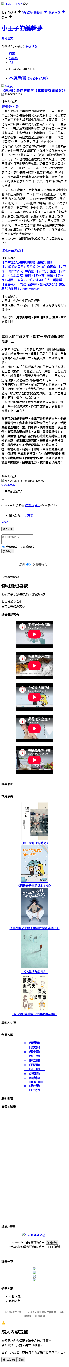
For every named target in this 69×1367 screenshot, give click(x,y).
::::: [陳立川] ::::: (34, 1060)
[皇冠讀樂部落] (34, 1235)
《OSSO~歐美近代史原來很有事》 (34, 1014)
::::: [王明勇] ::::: (34, 1064)
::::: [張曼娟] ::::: (34, 1042)
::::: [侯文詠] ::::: (34, 1047)
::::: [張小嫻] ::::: (34, 1051)
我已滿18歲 (9, 1359)
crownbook (8, 484)
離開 (21, 1359)
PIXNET (17, 1312)
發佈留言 (8, 551)
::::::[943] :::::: (35, 1081)
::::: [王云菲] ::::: (34, 1090)
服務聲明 (40, 1316)
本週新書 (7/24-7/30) (28, 78)
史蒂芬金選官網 (12, 250)
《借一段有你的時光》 (34, 843)
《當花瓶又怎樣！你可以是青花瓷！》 (35, 928)
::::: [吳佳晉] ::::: (34, 1085)
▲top (4, 521)
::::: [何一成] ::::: (34, 1069)
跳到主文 (7, 38)
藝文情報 (32, 46)
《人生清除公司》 (34, 971)
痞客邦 (29, 505)
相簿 (12, 53)
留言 (37, 505)
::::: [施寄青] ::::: (34, 1073)
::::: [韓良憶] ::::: (34, 1078)
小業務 (28, 515)
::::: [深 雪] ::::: (34, 1056)
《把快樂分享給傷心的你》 (34, 885)
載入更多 (8, 529)
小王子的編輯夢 (22, 28)
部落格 (13, 58)
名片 (12, 62)
